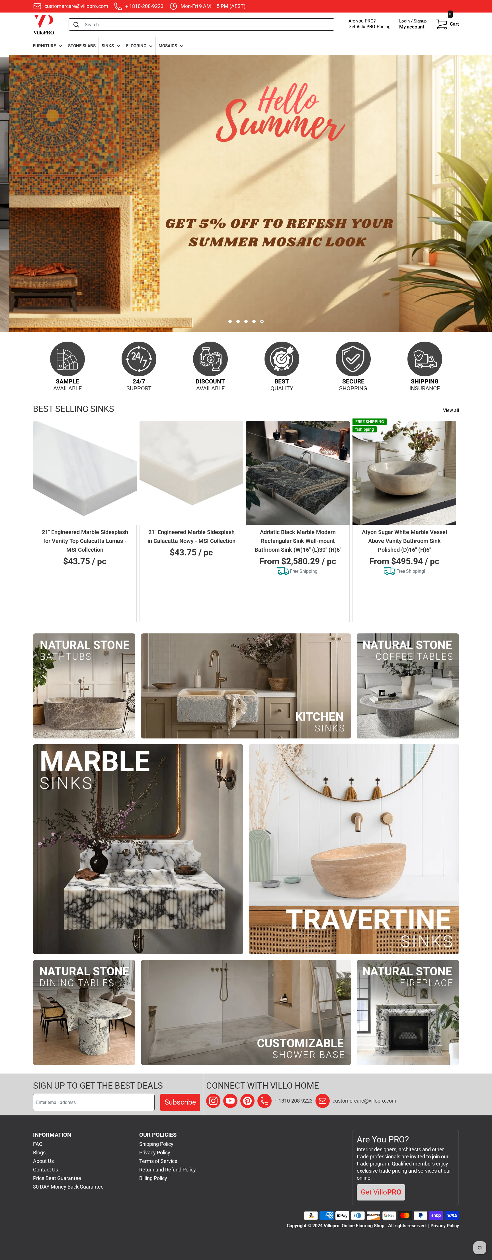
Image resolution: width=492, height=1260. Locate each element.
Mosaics (168, 45)
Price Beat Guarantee (57, 1178)
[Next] (452, 521)
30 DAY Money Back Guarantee (68, 1187)
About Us (43, 1161)
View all (451, 410)
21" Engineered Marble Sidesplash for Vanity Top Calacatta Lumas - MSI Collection (85, 541)
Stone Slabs (82, 45)
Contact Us (45, 1170)
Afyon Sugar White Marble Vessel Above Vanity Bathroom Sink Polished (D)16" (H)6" (404, 541)
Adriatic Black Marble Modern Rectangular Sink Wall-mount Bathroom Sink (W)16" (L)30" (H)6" (298, 541)
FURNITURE (44, 45)
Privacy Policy (154, 1153)
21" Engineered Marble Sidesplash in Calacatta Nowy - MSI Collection (191, 536)
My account (412, 27)
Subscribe (180, 1102)
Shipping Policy (156, 1144)
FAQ (37, 1144)
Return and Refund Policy (167, 1170)
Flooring (136, 45)
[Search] (76, 24)
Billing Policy (153, 1178)
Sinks (108, 45)
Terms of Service (158, 1161)
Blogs (39, 1153)
